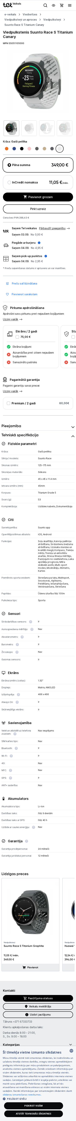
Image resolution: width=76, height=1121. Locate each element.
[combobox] (71, 1051)
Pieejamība (11, 426)
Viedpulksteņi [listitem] (52, 19)
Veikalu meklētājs (40, 1006)
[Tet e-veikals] (12, 5)
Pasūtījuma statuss (40, 998)
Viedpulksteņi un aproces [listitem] (20, 19)
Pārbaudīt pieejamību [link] (52, 228)
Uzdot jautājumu (40, 1014)
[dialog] (38, 1083)
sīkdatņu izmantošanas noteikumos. (22, 1094)
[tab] (38, 425)
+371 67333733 (22, 1021)
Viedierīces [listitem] (30, 14)
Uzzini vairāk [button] (10, 319)
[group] (38, 81)
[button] (26, 243)
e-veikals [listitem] (10, 14)
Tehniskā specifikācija (20, 435)
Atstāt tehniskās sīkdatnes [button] (33, 1113)
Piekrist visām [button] (33, 1105)
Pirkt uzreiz (38, 209)
